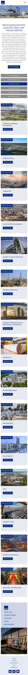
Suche (14, 658)
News (6, 621)
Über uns (8, 612)
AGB (14, 665)
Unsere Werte (10, 615)
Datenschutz (14, 663)
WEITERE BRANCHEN (14, 96)
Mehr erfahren (14, 67)
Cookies (14, 660)
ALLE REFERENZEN (14, 75)
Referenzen (9, 624)
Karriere (7, 618)
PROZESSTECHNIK (14, 84)
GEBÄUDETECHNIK (14, 92)
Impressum (14, 667)
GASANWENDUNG (14, 88)
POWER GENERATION (14, 80)
